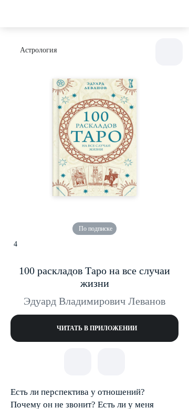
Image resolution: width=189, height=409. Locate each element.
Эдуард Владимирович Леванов (94, 301)
